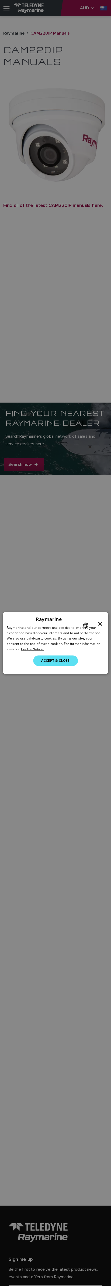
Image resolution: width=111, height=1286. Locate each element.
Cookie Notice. (32, 648)
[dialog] (55, 643)
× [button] (100, 624)
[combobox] (86, 625)
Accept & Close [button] (55, 660)
